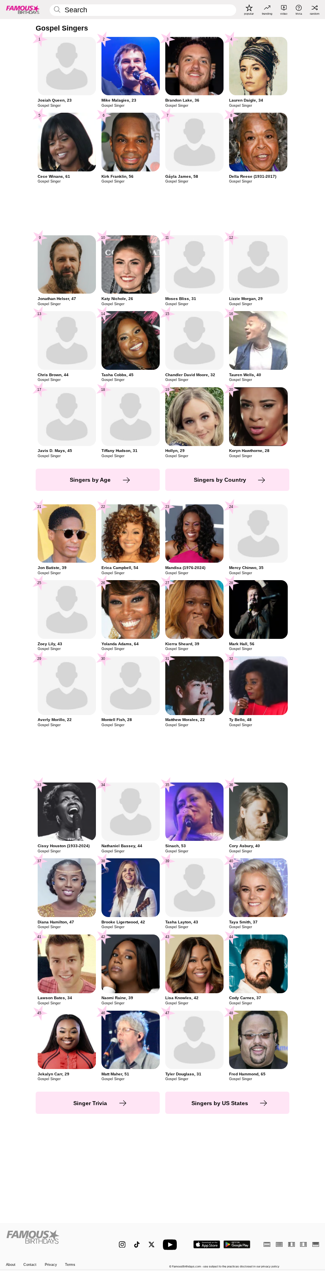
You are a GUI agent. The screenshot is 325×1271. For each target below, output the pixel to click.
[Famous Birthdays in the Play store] (237, 1244)
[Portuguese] (279, 1244)
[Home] (53, 1241)
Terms (70, 1265)
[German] (315, 1244)
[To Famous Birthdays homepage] (23, 9)
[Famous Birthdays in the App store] (206, 1244)
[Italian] (303, 1244)
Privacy (51, 1265)
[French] (291, 1244)
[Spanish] (267, 1244)
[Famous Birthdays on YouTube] (171, 1244)
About (10, 1265)
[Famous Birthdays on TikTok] (137, 1244)
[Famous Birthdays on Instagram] (122, 1244)
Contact (29, 1265)
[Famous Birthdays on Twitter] (151, 1244)
